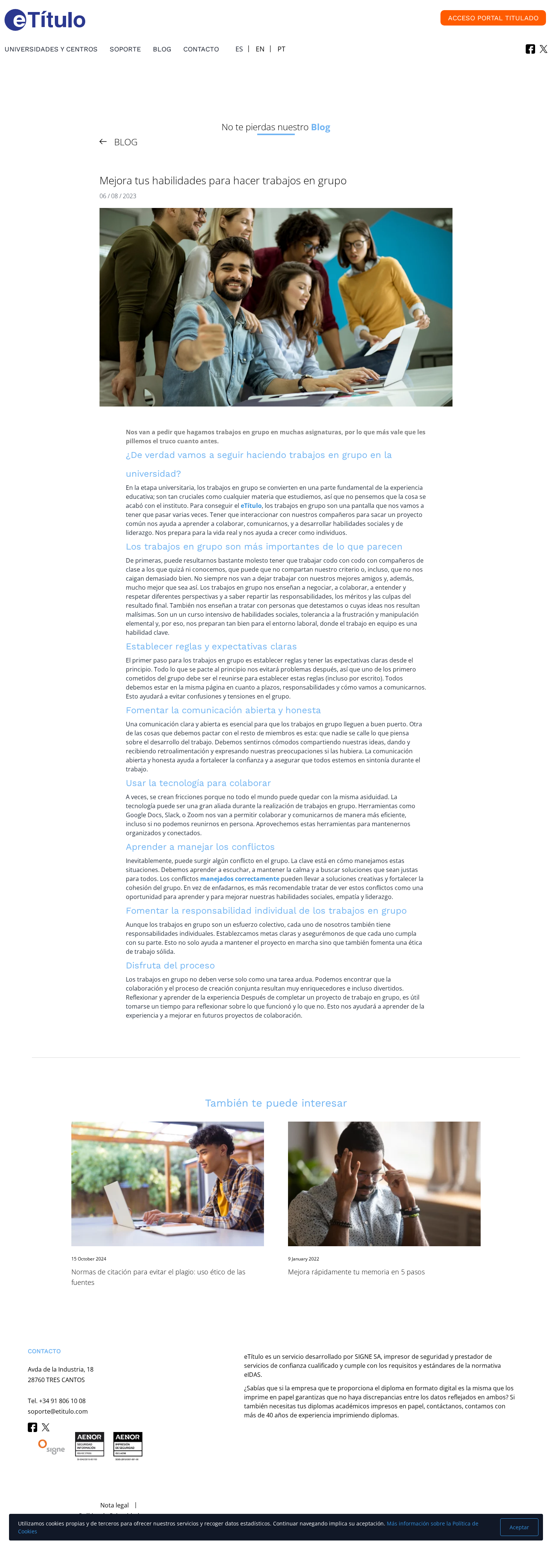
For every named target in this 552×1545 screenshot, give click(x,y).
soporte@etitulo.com (58, 1411)
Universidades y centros (51, 49)
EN (260, 48)
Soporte (125, 49)
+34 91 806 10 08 (62, 1401)
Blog (162, 49)
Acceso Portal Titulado (493, 18)
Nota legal (114, 1505)
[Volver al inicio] (16, 1500)
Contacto (201, 49)
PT (281, 48)
